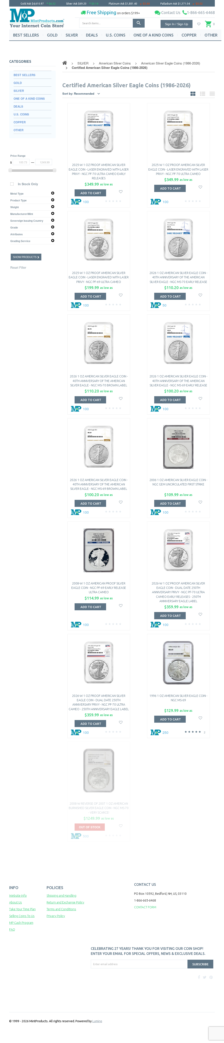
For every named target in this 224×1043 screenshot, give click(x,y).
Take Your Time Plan (22, 909)
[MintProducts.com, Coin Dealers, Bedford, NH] (101, 985)
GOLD (52, 35)
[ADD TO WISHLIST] (121, 191)
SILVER (72, 35)
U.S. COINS (115, 35)
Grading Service (20, 241)
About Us (15, 902)
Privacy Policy (56, 916)
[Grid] (193, 93)
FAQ (12, 929)
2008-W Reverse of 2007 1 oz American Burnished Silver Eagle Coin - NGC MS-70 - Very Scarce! (99, 808)
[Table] (212, 93)
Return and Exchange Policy (65, 902)
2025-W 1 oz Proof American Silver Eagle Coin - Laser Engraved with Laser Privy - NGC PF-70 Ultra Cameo (178, 169)
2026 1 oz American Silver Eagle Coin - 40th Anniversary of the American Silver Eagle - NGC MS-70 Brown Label (99, 381)
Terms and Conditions (61, 909)
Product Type (18, 200)
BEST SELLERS (26, 35)
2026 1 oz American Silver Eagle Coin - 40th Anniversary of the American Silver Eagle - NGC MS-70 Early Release (178, 277)
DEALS (92, 35)
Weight (14, 207)
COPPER (189, 35)
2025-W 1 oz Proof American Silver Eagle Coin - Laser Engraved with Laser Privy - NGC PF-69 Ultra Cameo (99, 277)
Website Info (18, 895)
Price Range (18, 156)
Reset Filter (18, 267)
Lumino (97, 1021)
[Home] (37, 16)
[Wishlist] (198, 24)
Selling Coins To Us (22, 916)
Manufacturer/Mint (21, 214)
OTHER (211, 35)
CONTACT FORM (145, 907)
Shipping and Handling (61, 895)
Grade (14, 227)
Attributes (16, 234)
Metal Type (17, 193)
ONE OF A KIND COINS (153, 35)
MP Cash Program (21, 922)
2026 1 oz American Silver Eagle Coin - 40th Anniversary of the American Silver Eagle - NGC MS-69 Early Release (178, 381)
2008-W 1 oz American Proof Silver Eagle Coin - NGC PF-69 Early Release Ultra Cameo (98, 588)
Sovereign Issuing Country (26, 221)
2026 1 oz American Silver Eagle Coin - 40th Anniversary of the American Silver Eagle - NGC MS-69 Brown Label (99, 484)
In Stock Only (28, 184)
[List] (202, 93)
